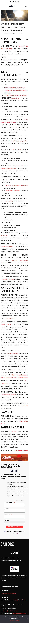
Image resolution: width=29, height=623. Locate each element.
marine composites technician (17, 185)
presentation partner (9, 394)
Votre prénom (8, 514)
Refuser (17, 620)
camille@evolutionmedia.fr (20, 613)
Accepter (12, 620)
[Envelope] (18, 2)
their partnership (12, 353)
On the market (20, 34)
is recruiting (15, 98)
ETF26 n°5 (12, 431)
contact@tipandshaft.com (9, 593)
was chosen (14, 60)
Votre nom (7, 508)
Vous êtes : (7, 520)
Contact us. (10, 318)
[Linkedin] (13, 2)
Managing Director (8, 279)
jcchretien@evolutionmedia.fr (10, 611)
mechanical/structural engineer (15, 87)
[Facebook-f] (10, 2)
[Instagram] (16, 2)
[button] (26, 6)
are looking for (11, 201)
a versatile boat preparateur (18, 141)
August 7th (24, 406)
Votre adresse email (9, 502)
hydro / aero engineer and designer (16, 95)
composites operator (13, 190)
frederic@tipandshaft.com (20, 600)
